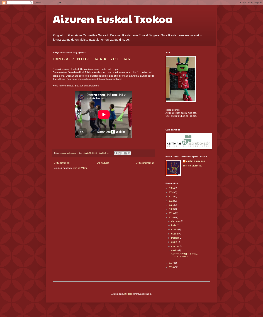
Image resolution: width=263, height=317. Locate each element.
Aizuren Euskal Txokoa (113, 18)
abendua (176, 221)
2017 (171, 263)
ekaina (174, 234)
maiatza (175, 238)
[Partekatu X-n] (122, 153)
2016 (171, 267)
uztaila (174, 229)
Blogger (128, 294)
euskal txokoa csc (195, 161)
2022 (171, 201)
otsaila (174, 250)
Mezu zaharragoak (145, 163)
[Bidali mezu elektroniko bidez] (115, 153)
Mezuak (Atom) (80, 168)
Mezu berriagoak (62, 163)
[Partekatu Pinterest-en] (129, 153)
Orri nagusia (103, 163)
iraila (174, 225)
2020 (171, 209)
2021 (171, 205)
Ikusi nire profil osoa (192, 165)
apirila (174, 242)
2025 (171, 188)
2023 (171, 196)
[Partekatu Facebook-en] (125, 153)
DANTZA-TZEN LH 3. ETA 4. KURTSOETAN (92, 59)
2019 (171, 213)
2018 (171, 217)
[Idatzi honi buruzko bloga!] (119, 153)
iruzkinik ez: (104, 153)
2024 (171, 192)
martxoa (175, 246)
